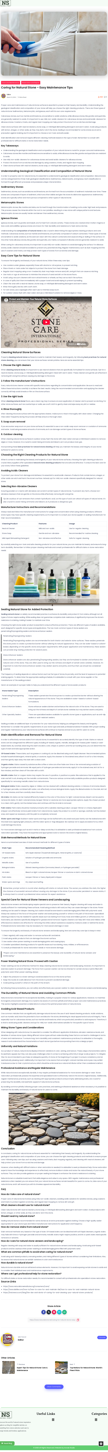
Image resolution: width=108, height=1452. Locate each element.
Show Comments (54, 1387)
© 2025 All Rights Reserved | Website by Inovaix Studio (54, 1448)
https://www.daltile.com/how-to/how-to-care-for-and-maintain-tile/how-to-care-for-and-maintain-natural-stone (51, 1289)
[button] (53, 1419)
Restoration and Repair (30, 83)
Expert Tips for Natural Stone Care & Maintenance (32, 1369)
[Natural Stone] (5, 3)
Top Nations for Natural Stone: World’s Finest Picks (86, 1369)
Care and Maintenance (10, 83)
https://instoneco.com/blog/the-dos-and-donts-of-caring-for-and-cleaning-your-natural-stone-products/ (48, 1292)
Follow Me (102, 1337)
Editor (9, 94)
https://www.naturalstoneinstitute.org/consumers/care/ (26, 1286)
